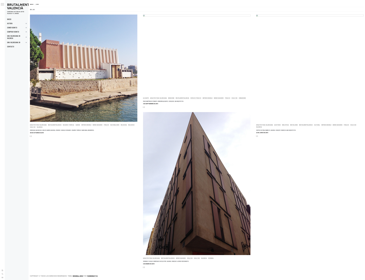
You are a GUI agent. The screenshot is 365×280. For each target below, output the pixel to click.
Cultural (317, 125)
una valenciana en (13, 42)
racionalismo (114, 125)
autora (10, 23)
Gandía (78, 125)
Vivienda (211, 258)
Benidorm (171, 98)
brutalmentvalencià (54, 125)
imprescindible (86, 125)
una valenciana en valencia (13, 37)
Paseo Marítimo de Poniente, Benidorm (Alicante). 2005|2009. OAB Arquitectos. (163, 101)
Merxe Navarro (97, 125)
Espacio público (195, 98)
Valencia (39, 127)
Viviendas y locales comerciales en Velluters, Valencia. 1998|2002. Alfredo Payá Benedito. (166, 261)
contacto (10, 46)
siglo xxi (234, 98)
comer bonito (12, 27)
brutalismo (294, 125)
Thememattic (92, 276)
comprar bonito (13, 32)
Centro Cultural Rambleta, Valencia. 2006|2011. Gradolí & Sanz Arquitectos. (276, 130)
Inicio (9, 19)
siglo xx (32, 127)
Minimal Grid (78, 276)
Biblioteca (285, 125)
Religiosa (124, 125)
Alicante (146, 98)
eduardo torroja (68, 125)
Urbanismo (242, 98)
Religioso (131, 125)
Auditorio (277, 125)
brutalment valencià (18, 6)
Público (106, 125)
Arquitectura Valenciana (38, 125)
